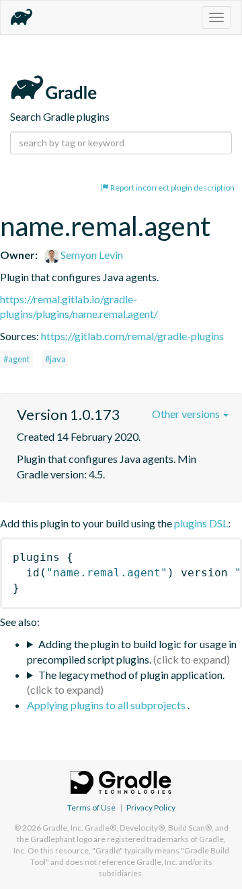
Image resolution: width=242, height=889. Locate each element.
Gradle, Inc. (62, 828)
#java (55, 359)
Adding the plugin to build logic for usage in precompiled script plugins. (132, 651)
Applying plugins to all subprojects (107, 704)
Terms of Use (91, 807)
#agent (16, 359)
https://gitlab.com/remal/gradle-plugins (132, 335)
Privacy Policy (150, 807)
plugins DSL (201, 523)
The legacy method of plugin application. (131, 674)
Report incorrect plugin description (172, 187)
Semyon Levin (90, 254)
